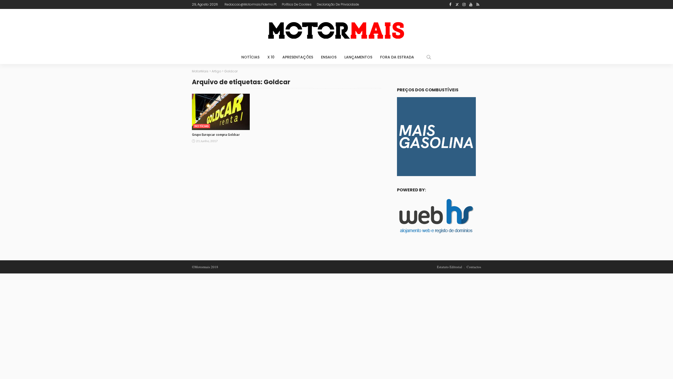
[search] (429, 57)
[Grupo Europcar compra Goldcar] (221, 112)
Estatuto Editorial (449, 267)
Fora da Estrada (397, 57)
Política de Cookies (297, 4)
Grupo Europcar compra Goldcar (216, 135)
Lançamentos (358, 57)
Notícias (250, 57)
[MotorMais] (336, 29)
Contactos (474, 267)
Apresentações (297, 57)
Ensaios (328, 57)
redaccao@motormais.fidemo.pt (251, 4)
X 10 (270, 57)
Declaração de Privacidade (338, 4)
